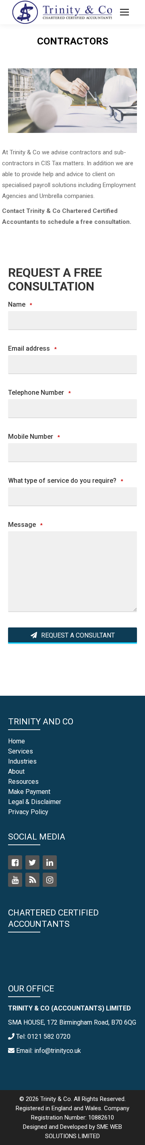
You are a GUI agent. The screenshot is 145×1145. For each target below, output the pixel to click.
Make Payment (29, 792)
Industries (22, 761)
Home (16, 741)
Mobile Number (34, 436)
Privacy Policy (28, 812)
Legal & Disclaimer (34, 802)
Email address (32, 348)
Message (25, 524)
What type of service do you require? (65, 480)
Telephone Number (39, 392)
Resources (23, 781)
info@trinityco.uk (57, 1050)
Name (20, 304)
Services (20, 751)
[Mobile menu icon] (124, 12)
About (16, 771)
